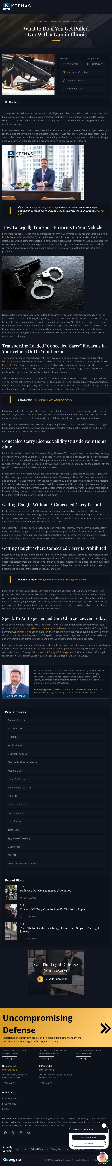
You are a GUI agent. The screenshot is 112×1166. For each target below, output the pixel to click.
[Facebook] (5, 1133)
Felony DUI (13, 796)
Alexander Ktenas (76, 88)
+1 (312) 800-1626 (56, 979)
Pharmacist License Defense (22, 762)
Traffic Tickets (15, 745)
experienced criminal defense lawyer (46, 628)
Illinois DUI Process (18, 779)
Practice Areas (9, 1098)
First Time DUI (15, 728)
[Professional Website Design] (16, 1160)
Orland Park (23, 1149)
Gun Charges (14, 821)
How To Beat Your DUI (19, 787)
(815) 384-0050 (46, 1070)
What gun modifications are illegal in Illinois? (62, 579)
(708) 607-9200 (9, 1070)
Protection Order (17, 812)
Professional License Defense (23, 863)
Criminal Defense (75, 80)
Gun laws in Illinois (21, 631)
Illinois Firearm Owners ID (16, 237)
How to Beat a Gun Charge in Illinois (52, 399)
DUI (22, 886)
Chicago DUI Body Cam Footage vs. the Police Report (53, 909)
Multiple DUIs (15, 770)
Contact (6, 1108)
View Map (8, 1058)
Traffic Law (13, 829)
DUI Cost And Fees (17, 753)
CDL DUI (12, 855)
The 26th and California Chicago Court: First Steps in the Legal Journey (59, 929)
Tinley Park (43, 1149)
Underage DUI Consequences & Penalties (45, 890)
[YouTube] (29, 1133)
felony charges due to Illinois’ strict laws (40, 521)
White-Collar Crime (17, 804)
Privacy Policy (9, 1103)
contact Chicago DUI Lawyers (55, 652)
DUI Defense (14, 736)
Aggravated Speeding (19, 838)
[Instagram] (21, 1133)
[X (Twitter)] (13, 1133)
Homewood (64, 1149)
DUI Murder (14, 846)
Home (31, 21)
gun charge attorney (47, 207)
